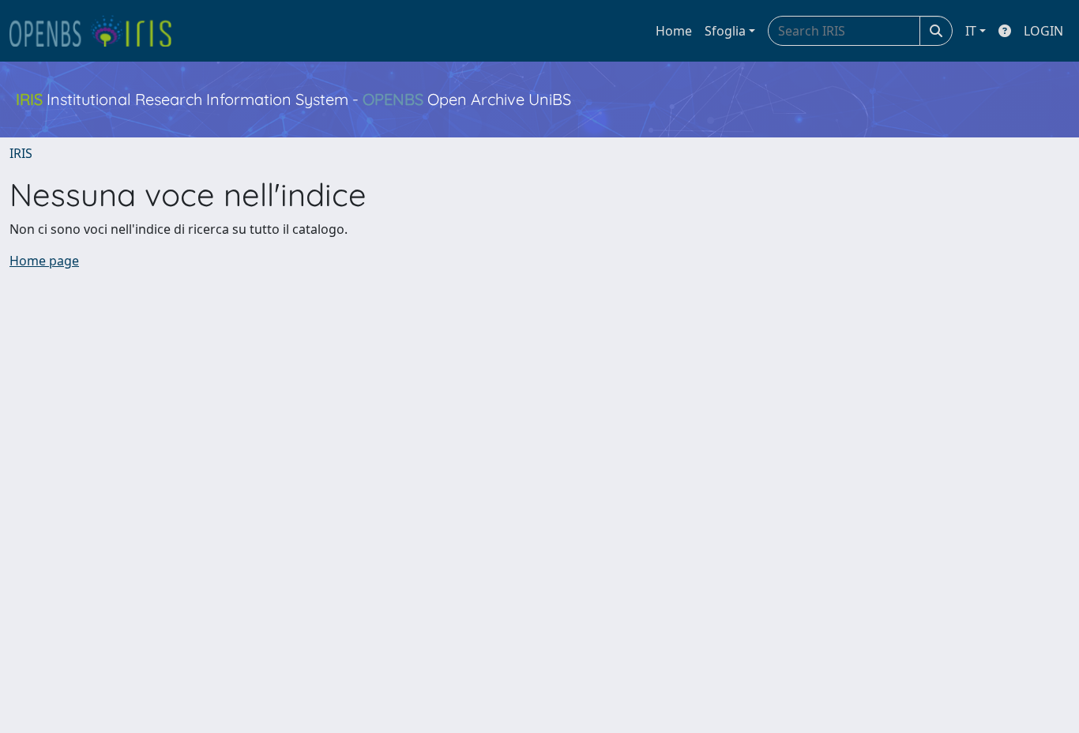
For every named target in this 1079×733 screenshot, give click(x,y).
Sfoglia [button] (725, 30)
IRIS (20, 153)
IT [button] (970, 30)
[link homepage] (97, 31)
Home (674, 30)
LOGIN (1043, 30)
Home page (44, 260)
